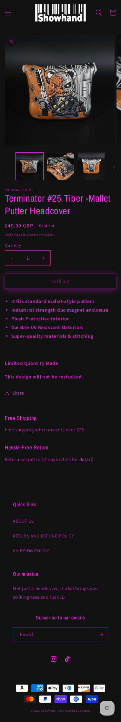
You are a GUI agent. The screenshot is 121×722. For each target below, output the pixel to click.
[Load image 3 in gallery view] (91, 166)
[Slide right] (114, 168)
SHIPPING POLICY (31, 550)
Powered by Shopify (76, 710)
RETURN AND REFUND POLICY (43, 536)
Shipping (11, 235)
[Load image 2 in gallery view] (60, 166)
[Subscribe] (101, 634)
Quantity (13, 245)
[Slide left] (7, 168)
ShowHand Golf (52, 710)
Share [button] (18, 393)
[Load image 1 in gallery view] (29, 166)
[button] (8, 12)
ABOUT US (23, 521)
